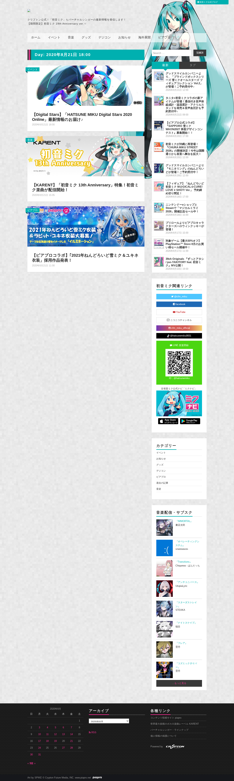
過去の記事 (162, 483)
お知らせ (124, 37)
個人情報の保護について (163, 736)
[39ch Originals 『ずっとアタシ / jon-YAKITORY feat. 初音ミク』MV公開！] (158, 261)
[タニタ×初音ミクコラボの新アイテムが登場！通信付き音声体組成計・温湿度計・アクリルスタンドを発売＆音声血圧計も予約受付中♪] (158, 100)
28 (71, 748)
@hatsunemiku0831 (180, 335)
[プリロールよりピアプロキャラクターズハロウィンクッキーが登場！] (158, 225)
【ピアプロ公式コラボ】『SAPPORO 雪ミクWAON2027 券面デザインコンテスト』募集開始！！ (184, 127)
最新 (165, 65)
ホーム (35, 37)
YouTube (180, 312)
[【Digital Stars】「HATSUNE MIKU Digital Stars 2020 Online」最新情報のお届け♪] (85, 85)
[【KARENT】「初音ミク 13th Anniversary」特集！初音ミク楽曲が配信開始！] (85, 155)
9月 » (32, 763)
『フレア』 (181, 643)
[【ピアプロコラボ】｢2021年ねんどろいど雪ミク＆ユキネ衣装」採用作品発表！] (85, 226)
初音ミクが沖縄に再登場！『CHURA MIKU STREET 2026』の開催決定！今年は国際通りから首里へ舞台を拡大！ (185, 148)
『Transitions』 (184, 562)
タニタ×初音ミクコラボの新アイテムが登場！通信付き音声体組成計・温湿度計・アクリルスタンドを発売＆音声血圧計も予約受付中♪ (185, 104)
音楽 (71, 37)
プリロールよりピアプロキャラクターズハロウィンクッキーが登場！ (185, 226)
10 (39, 734)
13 (63, 734)
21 (71, 741)
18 (47, 741)
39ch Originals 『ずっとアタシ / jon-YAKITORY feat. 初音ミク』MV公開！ (185, 262)
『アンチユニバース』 (187, 582)
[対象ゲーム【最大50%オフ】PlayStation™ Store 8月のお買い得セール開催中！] (158, 243)
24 (39, 748)
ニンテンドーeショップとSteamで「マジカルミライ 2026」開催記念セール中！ (182, 208)
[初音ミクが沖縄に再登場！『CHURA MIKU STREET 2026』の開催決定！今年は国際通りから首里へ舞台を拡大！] (158, 147)
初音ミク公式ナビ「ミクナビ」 (180, 388)
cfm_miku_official (180, 328)
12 (55, 734)
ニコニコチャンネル (181, 320)
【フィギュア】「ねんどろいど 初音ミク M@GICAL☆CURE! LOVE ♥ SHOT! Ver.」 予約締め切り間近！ (185, 188)
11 (47, 734)
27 (63, 748)
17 (39, 741)
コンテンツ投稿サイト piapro (165, 718)
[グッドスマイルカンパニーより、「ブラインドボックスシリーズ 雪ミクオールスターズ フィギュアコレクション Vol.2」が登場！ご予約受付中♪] (158, 76)
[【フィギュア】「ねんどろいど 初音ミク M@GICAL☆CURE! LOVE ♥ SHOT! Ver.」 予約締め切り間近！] (158, 186)
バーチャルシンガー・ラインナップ (169, 730)
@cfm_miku (180, 296)
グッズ (86, 37)
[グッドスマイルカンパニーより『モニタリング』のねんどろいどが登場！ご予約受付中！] (158, 168)
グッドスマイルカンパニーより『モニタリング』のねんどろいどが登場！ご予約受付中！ (185, 168)
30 (31, 754)
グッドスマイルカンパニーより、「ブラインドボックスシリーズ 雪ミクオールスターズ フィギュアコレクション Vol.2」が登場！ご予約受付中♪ (185, 80)
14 (71, 734)
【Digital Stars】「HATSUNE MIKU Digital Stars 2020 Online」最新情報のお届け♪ (82, 117)
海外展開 (144, 37)
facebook (180, 304)
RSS (93, 732)
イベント (54, 37)
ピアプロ (164, 37)
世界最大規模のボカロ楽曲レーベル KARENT (174, 724)
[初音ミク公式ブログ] (63, 10)
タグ (193, 65)
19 (55, 741)
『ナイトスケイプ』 (186, 623)
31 (39, 754)
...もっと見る (179, 683)
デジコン (104, 37)
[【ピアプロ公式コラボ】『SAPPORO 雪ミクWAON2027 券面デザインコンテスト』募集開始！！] (158, 125)
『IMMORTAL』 (184, 521)
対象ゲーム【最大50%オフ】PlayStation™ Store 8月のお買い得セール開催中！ (185, 244)
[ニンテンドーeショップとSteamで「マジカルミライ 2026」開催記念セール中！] (158, 207)
